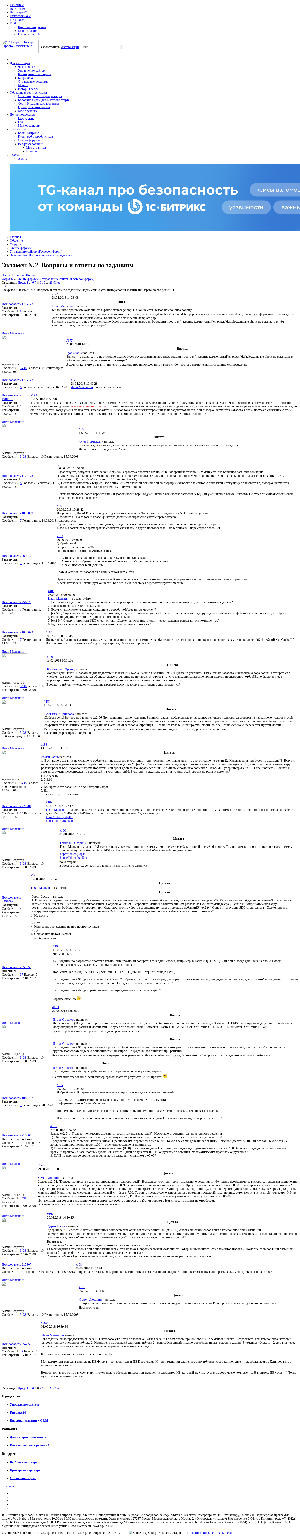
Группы (31, 151)
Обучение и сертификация (28, 92)
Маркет (23, 85)
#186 (49, 656)
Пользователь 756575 (16, 602)
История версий (29, 89)
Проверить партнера (25, 1470)
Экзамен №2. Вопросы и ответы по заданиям (41, 255)
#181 (61, 464)
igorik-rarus (74, 353)
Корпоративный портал (34, 74)
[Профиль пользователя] (14, 360)
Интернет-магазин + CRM (29, 1420)
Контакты (8, 1486)
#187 (47, 701)
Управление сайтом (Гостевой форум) (36, 251)
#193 (55, 1007)
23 (51, 282)
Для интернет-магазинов (28, 1437)
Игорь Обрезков (64, 1019)
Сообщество (18, 129)
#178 (74, 380)
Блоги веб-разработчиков (35, 136)
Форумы (16, 244)
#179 (33, 395)
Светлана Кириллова (59, 714)
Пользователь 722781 (16, 806)
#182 (60, 506)
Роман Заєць (50, 757)
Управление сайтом (31, 70)
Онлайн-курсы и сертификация (40, 96)
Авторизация (70, 47)
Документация (20, 63)
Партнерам (17, 8)
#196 (41, 1165)
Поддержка (26, 118)
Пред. (22, 282)
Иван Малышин (63, 306)
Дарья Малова (57, 1226)
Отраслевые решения (33, 81)
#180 (82, 429)
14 (21, 813)
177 (22, 1142)
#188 (44, 744)
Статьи (15, 155)
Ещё (13, 23)
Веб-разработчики (30, 144)
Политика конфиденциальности (209, 1533)
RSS (5, 286)
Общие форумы (29, 140)
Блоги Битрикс (28, 133)
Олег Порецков (90, 441)
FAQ (21, 122)
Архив (22, 158)
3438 (23, 368)
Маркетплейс (27, 30)
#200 (44, 1322)
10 (43, 282)
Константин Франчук (62, 669)
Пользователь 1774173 (17, 304)
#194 (60, 1085)
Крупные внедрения (32, 27)
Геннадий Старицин (74, 843)
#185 (49, 632)
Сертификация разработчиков (39, 103)
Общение (16, 240)
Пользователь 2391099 (11, 899)
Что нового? (26, 67)
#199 (82, 1287)
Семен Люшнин (49, 1178)
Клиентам (17, 5)
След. (57, 282)
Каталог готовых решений (29, 1445)
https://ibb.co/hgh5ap (59, 820)
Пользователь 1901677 (11, 397)
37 (21, 974)
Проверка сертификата (34, 107)
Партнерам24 (19, 12)
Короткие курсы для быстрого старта (44, 100)
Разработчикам (20, 16)
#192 (56, 946)
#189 (49, 802)
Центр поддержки (22, 114)
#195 (53, 1126)
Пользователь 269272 (16, 556)
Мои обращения (29, 125)
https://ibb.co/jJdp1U (59, 817)
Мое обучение (28, 111)
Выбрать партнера (24, 1462)
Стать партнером (23, 1478)
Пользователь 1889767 (17, 1098)
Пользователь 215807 (16, 1135)
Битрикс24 (17, 19)
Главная (15, 237)
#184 (51, 591)
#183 (60, 536)
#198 (78, 1264)
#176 (55, 293)
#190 (62, 830)
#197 (50, 1214)
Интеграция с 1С (30, 34)
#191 (33, 875)
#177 (69, 340)
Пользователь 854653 (16, 967)
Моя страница (36, 147)
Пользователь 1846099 (17, 513)
